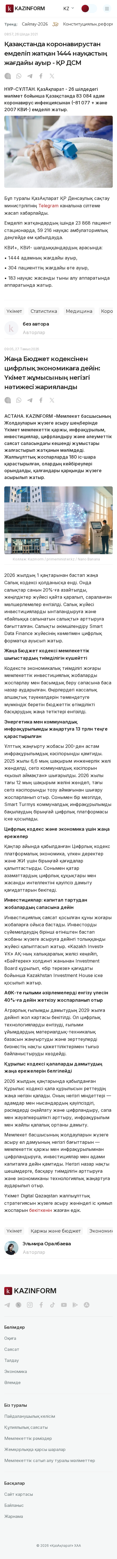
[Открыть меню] (107, 8)
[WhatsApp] (18, 76)
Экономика (15, 1371)
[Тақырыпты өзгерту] (89, 8)
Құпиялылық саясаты (26, 1427)
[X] (52, 76)
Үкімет (14, 311)
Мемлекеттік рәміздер (28, 1438)
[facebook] (41, 1305)
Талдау (11, 1360)
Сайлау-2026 (35, 24)
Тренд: (11, 24)
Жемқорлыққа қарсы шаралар (35, 1449)
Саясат (11, 1349)
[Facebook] (40, 76)
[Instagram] (7, 76)
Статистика (44, 311)
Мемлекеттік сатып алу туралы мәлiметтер (49, 1460)
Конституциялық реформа (90, 24)
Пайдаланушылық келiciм (29, 1416)
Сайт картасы (18, 1494)
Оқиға (10, 1338)
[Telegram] (29, 76)
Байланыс (14, 1505)
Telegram (48, 205)
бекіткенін (40, 1210)
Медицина (79, 311)
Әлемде (12, 1382)
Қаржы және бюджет (56, 1231)
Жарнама (13, 1516)
